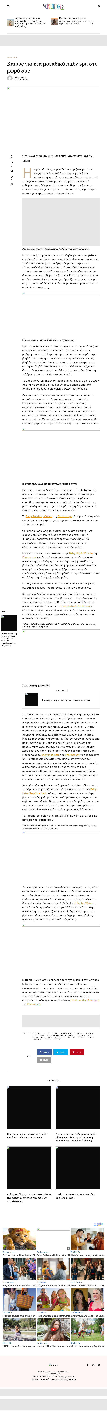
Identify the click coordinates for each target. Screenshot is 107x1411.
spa (34, 1035)
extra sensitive (66, 1033)
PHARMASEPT (78, 1033)
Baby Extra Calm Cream (75, 606)
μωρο (50, 1037)
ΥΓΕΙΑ (14, 57)
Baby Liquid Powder (81, 553)
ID (34, 1376)
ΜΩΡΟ (9, 57)
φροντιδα (47, 1039)
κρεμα (35, 1037)
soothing (89, 1033)
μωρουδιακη (59, 1037)
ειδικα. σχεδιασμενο (55, 1035)
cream (55, 1033)
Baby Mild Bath (50, 754)
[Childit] (53, 6)
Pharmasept (65, 516)
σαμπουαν (71, 1037)
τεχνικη (90, 1037)
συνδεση (81, 1037)
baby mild (37, 1033)
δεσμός (41, 1035)
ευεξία (90, 1035)
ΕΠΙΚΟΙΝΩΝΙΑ (44, 1376)
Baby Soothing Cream (39, 516)
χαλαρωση (57, 1039)
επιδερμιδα (81, 1035)
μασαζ (43, 1037)
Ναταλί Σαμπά (20, 77)
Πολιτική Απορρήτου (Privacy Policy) (58, 1379)
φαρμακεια (37, 1039)
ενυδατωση (69, 1035)
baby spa (46, 1033)
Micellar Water (84, 903)
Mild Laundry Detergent (84, 1000)
